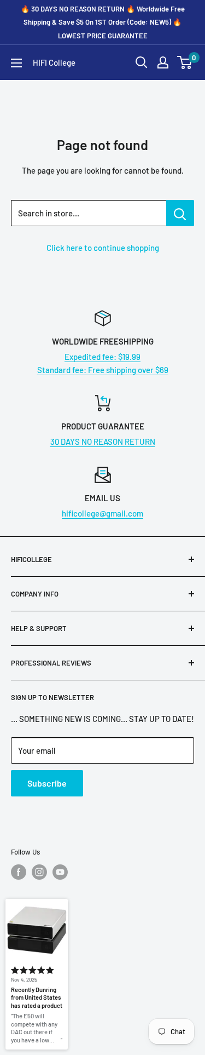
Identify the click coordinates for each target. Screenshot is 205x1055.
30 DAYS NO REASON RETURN (102, 441)
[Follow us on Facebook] (18, 872)
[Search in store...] (180, 213)
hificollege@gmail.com (102, 513)
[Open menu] (16, 63)
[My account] (162, 62)
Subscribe (47, 783)
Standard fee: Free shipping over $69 (102, 370)
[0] (185, 62)
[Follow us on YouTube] (60, 872)
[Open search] (142, 62)
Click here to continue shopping (102, 248)
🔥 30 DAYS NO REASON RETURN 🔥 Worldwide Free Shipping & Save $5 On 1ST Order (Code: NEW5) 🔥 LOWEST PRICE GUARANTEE (103, 22)
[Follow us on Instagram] (39, 872)
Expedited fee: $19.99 (102, 357)
